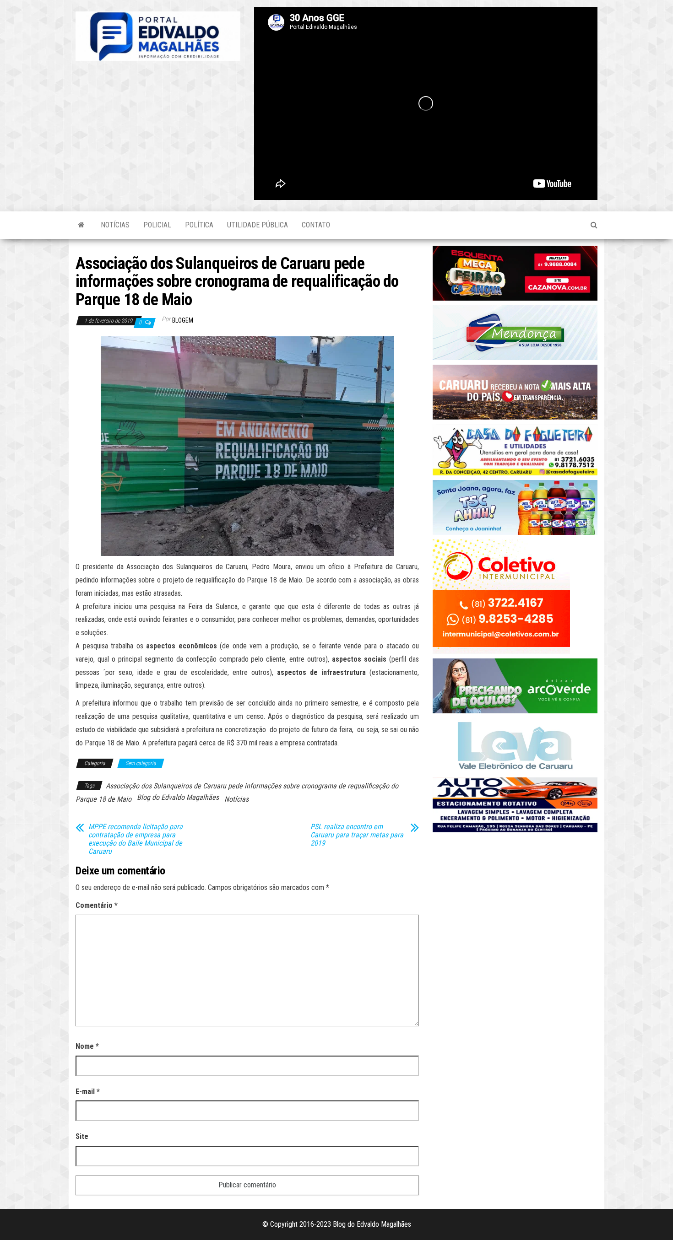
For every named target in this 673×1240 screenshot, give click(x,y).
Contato (316, 225)
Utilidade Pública (257, 225)
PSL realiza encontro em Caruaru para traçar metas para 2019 (356, 835)
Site (82, 1136)
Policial (157, 225)
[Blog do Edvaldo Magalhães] (81, 225)
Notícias (115, 225)
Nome (87, 1046)
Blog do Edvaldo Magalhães (178, 797)
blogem (182, 320)
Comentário (97, 905)
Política (199, 225)
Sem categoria (140, 763)
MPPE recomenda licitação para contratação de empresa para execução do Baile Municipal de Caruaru (135, 839)
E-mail (88, 1091)
